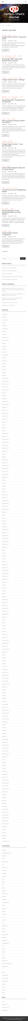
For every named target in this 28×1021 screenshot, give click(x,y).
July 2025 (4, 323)
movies (3, 905)
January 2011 (4, 637)
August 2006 (4, 791)
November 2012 (5, 573)
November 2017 (5, 416)
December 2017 (5, 413)
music (9, 35)
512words (4, 35)
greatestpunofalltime (7, 142)
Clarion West (4, 867)
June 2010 (4, 657)
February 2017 (5, 433)
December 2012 (5, 570)
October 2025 (5, 320)
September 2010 (5, 649)
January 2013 (4, 567)
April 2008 (4, 733)
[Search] (25, 1)
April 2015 (4, 489)
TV (2, 969)
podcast (20, 56)
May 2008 (4, 730)
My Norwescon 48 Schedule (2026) (9, 270)
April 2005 (4, 838)
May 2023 (4, 346)
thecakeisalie (4, 960)
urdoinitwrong (5, 981)
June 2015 (4, 483)
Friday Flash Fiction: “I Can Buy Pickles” (12, 145)
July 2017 (4, 424)
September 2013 (5, 544)
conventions (4, 870)
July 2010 (4, 654)
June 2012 (4, 588)
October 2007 (5, 751)
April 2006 (4, 803)
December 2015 (5, 465)
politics (4, 119)
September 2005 (5, 823)
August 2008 (4, 721)
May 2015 (4, 486)
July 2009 (4, 689)
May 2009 (4, 695)
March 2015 (4, 491)
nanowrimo (4, 908)
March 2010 (4, 666)
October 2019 (5, 387)
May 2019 (4, 395)
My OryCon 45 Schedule (7, 273)
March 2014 (4, 526)
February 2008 (5, 739)
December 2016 (5, 439)
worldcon (4, 989)
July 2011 (4, 620)
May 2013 (4, 555)
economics (4, 876)
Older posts (5, 251)
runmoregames (11, 57)
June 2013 (4, 553)
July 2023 (4, 343)
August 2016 (4, 451)
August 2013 (4, 547)
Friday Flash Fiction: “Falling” (13, 80)
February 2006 (5, 809)
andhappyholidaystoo (6, 853)
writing (20, 78)
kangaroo (4, 896)
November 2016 (5, 442)
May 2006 (4, 800)
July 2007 (4, 759)
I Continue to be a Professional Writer (14, 190)
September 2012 (5, 579)
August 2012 (4, 582)
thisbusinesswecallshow (7, 963)
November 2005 (5, 818)
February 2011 (5, 634)
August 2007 (4, 756)
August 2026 (4, 314)
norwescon (4, 914)
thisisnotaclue (5, 966)
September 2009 (5, 684)
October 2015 (5, 471)
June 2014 (4, 518)
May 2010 (4, 660)
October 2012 (5, 576)
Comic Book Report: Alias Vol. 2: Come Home (13, 168)
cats (3, 864)
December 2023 (5, 340)
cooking (10, 141)
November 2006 (5, 783)
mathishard (4, 899)
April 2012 (4, 593)
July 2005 (4, 829)
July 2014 (4, 515)
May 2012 (4, 590)
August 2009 (4, 687)
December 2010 (5, 640)
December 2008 (5, 710)
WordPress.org (5, 1010)
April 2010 (4, 663)
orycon (3, 917)
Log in (3, 1001)
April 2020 (4, 375)
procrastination (5, 934)
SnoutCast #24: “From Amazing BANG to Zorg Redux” (11, 212)
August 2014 (4, 512)
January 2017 (4, 436)
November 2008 (5, 713)
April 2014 (4, 523)
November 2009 (5, 678)
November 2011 (5, 608)
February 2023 (5, 355)
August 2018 (4, 407)
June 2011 (4, 622)
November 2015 (5, 468)
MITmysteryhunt (5, 902)
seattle (3, 952)
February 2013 (5, 564)
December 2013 (5, 535)
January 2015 (4, 497)
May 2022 (4, 357)
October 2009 (5, 681)
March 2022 (4, 360)
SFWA (3, 955)
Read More (5, 50)
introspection (4, 893)
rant (3, 946)
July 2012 (4, 585)
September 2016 (5, 448)
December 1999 (5, 841)
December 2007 (5, 745)
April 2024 (4, 334)
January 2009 (4, 707)
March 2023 (4, 352)
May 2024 (4, 331)
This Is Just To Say (13, 302)
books (3, 166)
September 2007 (5, 754)
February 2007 (5, 774)
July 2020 (4, 366)
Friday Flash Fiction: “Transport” (10, 233)
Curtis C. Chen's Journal (14, 15)
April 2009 (4, 698)
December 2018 (5, 404)
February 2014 (5, 529)
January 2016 (4, 462)
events (3, 879)
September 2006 (5, 788)
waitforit (3, 984)
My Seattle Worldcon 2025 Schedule (9, 279)
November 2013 (5, 538)
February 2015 (5, 494)
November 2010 (5, 643)
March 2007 (4, 771)
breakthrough (5, 861)
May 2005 (4, 835)
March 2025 (4, 325)
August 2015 (4, 477)
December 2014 (5, 500)
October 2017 (5, 419)
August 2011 (4, 617)
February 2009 (5, 704)
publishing (9, 188)
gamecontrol (8, 56)
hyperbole (4, 890)
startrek (10, 78)
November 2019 (5, 384)
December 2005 (5, 815)
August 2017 (4, 422)
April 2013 (4, 558)
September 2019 (5, 389)
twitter (3, 972)
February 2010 (5, 669)
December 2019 (5, 381)
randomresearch (5, 943)
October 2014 (5, 506)
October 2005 (5, 820)
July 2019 (4, 392)
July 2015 (4, 480)
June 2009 (4, 692)
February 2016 (5, 459)
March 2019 (4, 398)
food (3, 885)
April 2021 (4, 363)
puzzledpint (14, 98)
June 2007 (4, 762)
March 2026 (4, 317)
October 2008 (5, 716)
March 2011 (4, 631)
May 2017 (4, 427)
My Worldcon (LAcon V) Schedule (9, 267)
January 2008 (4, 742)
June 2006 (4, 797)
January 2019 (4, 401)
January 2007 (4, 777)
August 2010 (4, 652)
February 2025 (5, 328)
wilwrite (3, 987)
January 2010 (4, 672)
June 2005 (4, 832)
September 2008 (5, 719)
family (3, 882)
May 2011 (4, 625)
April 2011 (4, 628)
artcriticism (4, 855)
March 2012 (4, 596)
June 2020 (4, 369)
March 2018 (4, 410)
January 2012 (4, 602)
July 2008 (4, 724)
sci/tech (3, 949)
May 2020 (4, 372)
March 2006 (4, 806)
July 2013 (4, 550)
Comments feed (5, 1007)
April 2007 (4, 768)
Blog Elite (14, 1019)
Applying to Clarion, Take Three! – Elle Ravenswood (13, 294)
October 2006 (5, 786)
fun (3, 56)
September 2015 (5, 474)
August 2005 (4, 826)
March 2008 (4, 736)
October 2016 (5, 445)
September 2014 (5, 509)
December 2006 (5, 780)
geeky (14, 56)
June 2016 (4, 454)
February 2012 (5, 599)
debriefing (4, 97)
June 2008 (4, 727)
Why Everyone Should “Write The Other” (13, 121)
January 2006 (4, 812)
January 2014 (4, 532)
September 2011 (5, 614)
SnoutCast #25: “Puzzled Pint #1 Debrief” (13, 101)
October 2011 (5, 611)
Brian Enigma (5, 302)
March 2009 (4, 701)
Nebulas (3, 911)
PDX (3, 98)
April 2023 (4, 349)
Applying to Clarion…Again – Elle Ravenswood (11, 298)
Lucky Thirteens (11, 305)
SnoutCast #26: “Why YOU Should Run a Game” (12, 60)
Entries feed (4, 1004)
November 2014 (5, 503)
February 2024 (5, 337)
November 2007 (5, 748)
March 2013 (4, 561)
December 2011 (5, 605)
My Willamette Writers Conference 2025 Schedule (12, 276)
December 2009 (5, 675)
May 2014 (4, 521)
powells (3, 931)
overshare (4, 920)
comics (8, 166)
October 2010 (5, 646)
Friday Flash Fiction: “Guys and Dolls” (14, 38)
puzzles (4, 57)
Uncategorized (5, 975)
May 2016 (4, 456)
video (14, 35)
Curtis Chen (4, 40)
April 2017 (4, 430)
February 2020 (5, 378)
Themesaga (19, 1019)
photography (4, 925)
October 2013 (5, 541)
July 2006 (4, 794)
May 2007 (4, 765)
